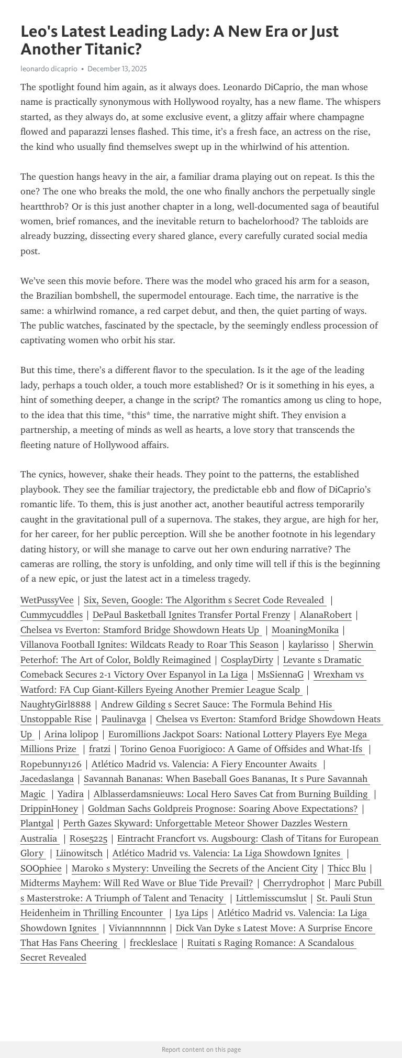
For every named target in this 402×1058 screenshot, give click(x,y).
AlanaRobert (326, 614)
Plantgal (36, 823)
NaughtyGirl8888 (55, 704)
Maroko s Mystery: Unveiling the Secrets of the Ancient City (195, 868)
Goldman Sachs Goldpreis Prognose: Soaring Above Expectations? (223, 808)
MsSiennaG (281, 674)
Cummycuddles (51, 614)
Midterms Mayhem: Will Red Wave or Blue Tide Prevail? (136, 883)
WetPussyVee (47, 600)
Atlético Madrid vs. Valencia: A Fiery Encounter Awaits (205, 764)
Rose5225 (88, 838)
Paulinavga (124, 719)
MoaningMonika (305, 630)
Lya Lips (191, 913)
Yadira (71, 794)
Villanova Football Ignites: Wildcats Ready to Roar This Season (149, 644)
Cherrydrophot (294, 883)
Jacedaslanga (47, 778)
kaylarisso (308, 644)
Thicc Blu (347, 868)
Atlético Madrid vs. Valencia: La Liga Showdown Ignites (228, 853)
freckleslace (153, 942)
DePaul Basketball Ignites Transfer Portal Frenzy (191, 614)
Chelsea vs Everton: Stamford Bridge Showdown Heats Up (141, 630)
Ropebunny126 (51, 764)
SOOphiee (41, 868)
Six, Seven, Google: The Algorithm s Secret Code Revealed (205, 600)
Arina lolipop (71, 734)
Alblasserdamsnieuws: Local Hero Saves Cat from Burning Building (232, 794)
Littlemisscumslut (271, 898)
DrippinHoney (49, 808)
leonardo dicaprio (48, 68)
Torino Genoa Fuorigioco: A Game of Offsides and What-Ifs (242, 749)
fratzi (99, 749)
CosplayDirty (247, 660)
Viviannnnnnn (137, 928)
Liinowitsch (79, 853)
